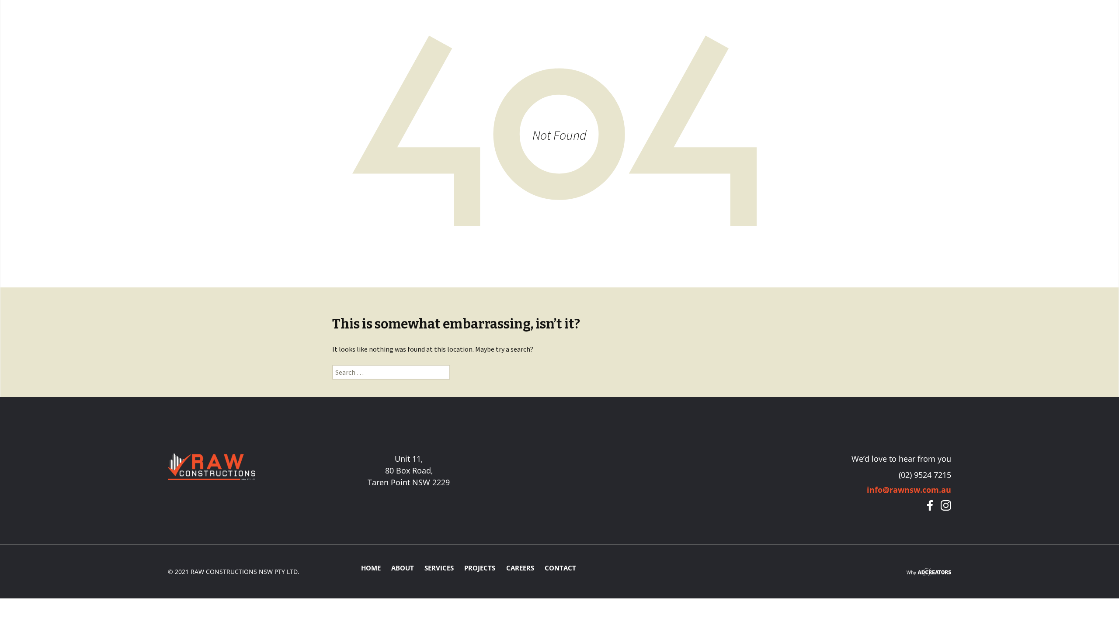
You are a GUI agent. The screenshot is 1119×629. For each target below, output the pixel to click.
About (402, 567)
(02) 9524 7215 (925, 475)
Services (439, 567)
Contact (560, 567)
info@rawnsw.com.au (909, 489)
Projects (479, 567)
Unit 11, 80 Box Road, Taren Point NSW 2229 (409, 470)
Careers (520, 567)
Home (371, 567)
